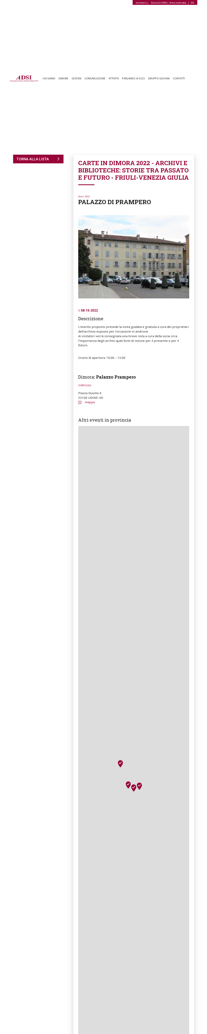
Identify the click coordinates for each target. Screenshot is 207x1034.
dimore (63, 79)
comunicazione (94, 79)
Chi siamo (49, 79)
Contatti (179, 79)
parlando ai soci (133, 79)
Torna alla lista (32, 159)
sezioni (76, 79)
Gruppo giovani (159, 79)
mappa (90, 402)
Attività (114, 79)
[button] (133, 788)
